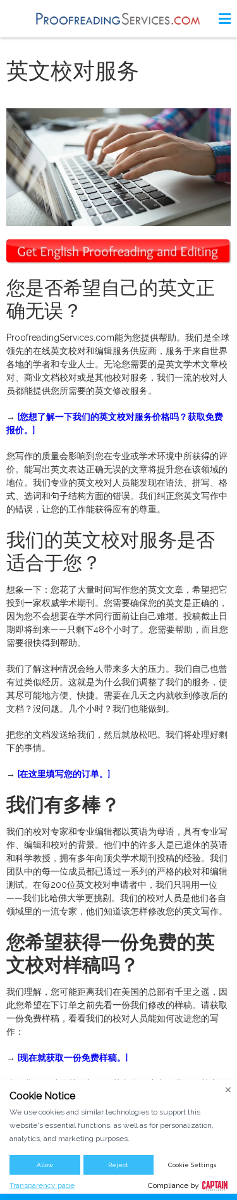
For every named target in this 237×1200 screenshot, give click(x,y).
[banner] (119, 18)
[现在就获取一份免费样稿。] (73, 1057)
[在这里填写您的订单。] (64, 774)
